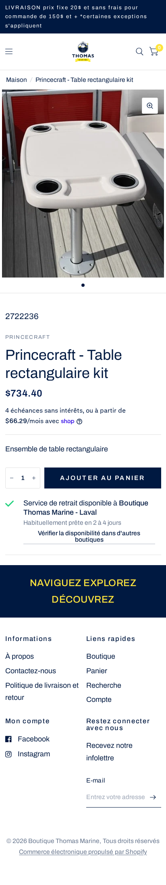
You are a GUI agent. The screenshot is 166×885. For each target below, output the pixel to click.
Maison (16, 79)
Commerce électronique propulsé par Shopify (83, 851)
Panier (96, 671)
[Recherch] (139, 51)
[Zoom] (150, 106)
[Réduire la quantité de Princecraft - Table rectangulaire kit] (12, 478)
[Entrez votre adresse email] (153, 797)
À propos (19, 656)
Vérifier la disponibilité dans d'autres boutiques (89, 536)
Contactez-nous (30, 671)
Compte (99, 699)
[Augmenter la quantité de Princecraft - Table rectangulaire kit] (34, 478)
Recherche (103, 685)
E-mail (96, 780)
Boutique (100, 656)
